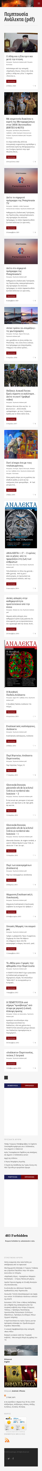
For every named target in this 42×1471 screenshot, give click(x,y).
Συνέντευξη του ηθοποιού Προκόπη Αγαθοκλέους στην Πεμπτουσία (17, 1289)
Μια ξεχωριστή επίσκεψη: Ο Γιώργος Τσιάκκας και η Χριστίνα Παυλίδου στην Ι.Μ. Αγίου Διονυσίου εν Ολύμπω (21, 1270)
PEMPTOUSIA (12, 1177)
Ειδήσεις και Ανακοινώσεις (20, 1014)
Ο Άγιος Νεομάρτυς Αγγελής (14, 1161)
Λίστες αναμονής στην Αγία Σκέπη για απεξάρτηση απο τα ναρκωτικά (17, 1263)
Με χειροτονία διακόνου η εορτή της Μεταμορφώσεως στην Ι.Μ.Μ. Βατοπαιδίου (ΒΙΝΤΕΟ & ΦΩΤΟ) (20, 123)
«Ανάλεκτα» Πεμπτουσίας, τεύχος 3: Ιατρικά (19, 1054)
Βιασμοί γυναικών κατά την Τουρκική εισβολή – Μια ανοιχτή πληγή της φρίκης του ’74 (20, 1337)
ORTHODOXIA (29, 1177)
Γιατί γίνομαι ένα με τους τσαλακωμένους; (19, 464)
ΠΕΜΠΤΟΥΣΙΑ (13, 1086)
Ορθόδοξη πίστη (15, 471)
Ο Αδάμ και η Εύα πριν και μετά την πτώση (19, 58)
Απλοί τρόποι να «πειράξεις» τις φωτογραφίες (20, 329)
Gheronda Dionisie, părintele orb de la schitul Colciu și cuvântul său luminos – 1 (19, 829)
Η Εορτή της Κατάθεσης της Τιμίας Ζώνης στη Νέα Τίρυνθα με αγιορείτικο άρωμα (20, 1166)
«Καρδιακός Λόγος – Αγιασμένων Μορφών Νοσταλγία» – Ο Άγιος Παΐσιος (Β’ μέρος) (20, 1277)
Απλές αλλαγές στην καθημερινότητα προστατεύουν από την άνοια (18, 602)
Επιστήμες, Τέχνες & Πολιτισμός (21, 334)
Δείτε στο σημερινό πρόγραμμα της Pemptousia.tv (16, 271)
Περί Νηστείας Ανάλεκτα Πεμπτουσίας (19, 757)
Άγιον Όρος (16, 565)
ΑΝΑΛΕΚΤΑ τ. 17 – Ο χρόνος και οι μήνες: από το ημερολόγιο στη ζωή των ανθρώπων (21, 557)
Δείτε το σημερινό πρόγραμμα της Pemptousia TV (20, 200)
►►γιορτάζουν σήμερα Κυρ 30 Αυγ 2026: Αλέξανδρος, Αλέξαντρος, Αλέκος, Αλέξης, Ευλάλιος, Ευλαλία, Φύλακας (19, 1404)
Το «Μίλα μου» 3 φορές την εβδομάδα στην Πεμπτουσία (20, 964)
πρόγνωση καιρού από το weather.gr (15, 1431)
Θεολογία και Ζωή (17, 610)
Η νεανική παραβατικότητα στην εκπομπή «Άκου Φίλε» (19, 1330)
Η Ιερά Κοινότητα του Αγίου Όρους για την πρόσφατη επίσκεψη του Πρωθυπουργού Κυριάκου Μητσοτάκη (20, 1323)
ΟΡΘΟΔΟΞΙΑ (29, 1086)
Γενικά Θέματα (23, 565)
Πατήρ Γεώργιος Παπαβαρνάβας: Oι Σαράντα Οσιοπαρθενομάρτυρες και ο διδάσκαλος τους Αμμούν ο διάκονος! (20, 1146)
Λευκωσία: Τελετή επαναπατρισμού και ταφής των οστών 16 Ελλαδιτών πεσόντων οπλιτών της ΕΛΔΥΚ (20, 1296)
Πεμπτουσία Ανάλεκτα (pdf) (20, 62)
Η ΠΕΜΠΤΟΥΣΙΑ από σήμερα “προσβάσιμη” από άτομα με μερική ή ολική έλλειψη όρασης (19, 1007)
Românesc (15, 796)
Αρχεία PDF (16, 697)
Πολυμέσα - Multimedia (12, 473)
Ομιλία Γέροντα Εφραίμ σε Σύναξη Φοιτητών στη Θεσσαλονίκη (20, 1283)
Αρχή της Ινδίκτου (10, 1158)
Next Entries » (6, 1077)
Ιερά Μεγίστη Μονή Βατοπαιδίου (21, 130)
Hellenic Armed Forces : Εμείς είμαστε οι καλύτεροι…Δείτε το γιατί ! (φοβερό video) (20, 395)
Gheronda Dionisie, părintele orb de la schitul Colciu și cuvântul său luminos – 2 (19, 789)
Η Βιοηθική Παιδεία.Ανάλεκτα (15, 693)
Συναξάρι (11, 1397)
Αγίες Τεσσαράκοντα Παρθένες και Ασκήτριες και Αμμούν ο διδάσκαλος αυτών (20, 1153)
